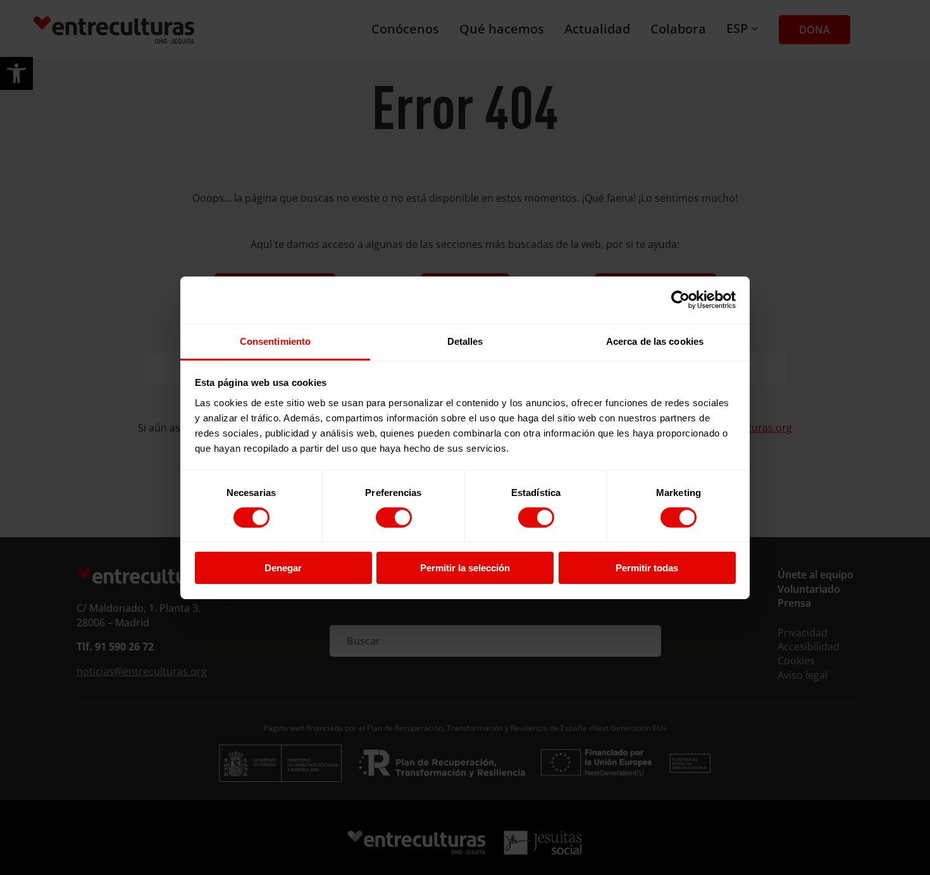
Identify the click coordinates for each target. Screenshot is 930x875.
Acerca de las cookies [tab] (655, 340)
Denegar (283, 567)
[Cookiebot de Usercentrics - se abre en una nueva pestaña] (680, 299)
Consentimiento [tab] (275, 340)
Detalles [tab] (465, 340)
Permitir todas (647, 567)
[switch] (394, 517)
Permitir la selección (465, 567)
